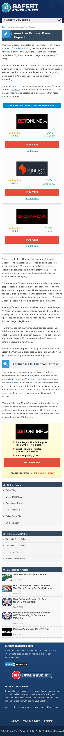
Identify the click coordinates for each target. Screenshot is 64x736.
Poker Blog (11, 490)
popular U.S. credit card (13, 48)
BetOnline (15, 89)
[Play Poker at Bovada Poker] (32, 216)
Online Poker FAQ (14, 497)
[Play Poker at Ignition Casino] (32, 168)
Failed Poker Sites (14, 516)
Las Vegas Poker (13, 552)
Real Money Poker (14, 503)
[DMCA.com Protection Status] (16, 666)
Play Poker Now (32, 463)
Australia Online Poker (16, 539)
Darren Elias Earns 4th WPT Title (31, 629)
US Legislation (12, 523)
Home (4, 27)
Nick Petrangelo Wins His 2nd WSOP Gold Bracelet (29, 600)
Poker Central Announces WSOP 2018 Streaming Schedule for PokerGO (31, 615)
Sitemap (48, 721)
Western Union (50, 379)
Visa (27, 379)
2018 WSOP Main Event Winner (30, 575)
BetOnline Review (45, 473)
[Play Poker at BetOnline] (32, 121)
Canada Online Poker (15, 545)
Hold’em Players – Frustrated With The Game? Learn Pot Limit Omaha (32, 587)
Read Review (32, 151)
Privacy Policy (31, 721)
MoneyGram (12, 382)
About (15, 721)
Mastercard (36, 379)
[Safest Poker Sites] (20, 11)
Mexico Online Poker (15, 559)
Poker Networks (13, 510)
